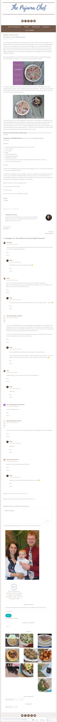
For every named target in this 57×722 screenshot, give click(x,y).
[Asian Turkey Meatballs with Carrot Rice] (26, 670)
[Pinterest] (31, 21)
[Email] (34, 21)
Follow (8, 615)
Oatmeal (11, 35)
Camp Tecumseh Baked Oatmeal (35, 138)
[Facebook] (22, 21)
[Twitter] (25, 21)
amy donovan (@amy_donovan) (14, 316)
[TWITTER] (25, 715)
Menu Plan (7, 227)
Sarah (11, 39)
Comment (47, 520)
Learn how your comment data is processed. (31, 525)
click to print (6, 140)
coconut (8, 209)
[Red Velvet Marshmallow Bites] (12, 670)
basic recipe (48, 57)
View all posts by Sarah (15, 220)
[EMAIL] (34, 715)
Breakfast (6, 35)
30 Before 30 (45, 27)
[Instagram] (28, 21)
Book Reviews (36, 27)
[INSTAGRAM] (28, 715)
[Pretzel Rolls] (45, 656)
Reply (7, 255)
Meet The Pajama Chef (14, 27)
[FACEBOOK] (22, 715)
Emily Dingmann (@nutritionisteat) (15, 404)
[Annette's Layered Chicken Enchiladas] (26, 641)
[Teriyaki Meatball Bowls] (12, 656)
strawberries (16, 209)
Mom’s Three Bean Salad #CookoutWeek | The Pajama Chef (21, 499)
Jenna (7, 278)
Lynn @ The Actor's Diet (12, 459)
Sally (7, 370)
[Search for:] (28, 626)
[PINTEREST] (31, 715)
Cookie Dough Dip (49, 232)
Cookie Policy (24, 719)
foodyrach (9, 242)
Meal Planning (30, 30)
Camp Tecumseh (47, 44)
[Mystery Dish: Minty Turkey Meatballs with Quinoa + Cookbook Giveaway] (45, 685)
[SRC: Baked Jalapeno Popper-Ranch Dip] (12, 640)
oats (12, 209)
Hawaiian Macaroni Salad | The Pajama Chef (17, 493)
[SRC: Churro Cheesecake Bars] (45, 641)
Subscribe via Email (28, 604)
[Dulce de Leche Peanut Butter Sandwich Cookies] (31, 656)
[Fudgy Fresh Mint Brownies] (45, 670)
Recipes (26, 27)
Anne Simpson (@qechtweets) (13, 421)
